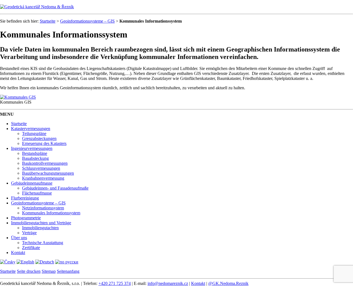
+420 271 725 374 (114, 283)
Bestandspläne (34, 153)
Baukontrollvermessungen (45, 163)
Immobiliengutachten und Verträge (41, 222)
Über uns (19, 237)
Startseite (47, 21)
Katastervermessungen (30, 128)
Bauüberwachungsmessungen (48, 173)
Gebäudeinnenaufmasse (31, 183)
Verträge (29, 232)
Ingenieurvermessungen (31, 148)
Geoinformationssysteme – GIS (87, 21)
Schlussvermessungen (41, 168)
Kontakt (18, 252)
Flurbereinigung (25, 198)
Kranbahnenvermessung (43, 178)
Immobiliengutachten (40, 227)
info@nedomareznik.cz (168, 283)
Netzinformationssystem (43, 208)
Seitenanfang (68, 271)
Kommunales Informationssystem (51, 213)
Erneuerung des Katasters (44, 143)
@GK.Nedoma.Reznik (228, 283)
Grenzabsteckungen (39, 138)
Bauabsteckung (35, 158)
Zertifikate (31, 247)
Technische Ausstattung (42, 242)
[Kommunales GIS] (18, 97)
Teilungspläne (34, 133)
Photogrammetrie (26, 217)
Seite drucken (29, 271)
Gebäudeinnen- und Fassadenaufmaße (55, 188)
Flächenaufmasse (37, 193)
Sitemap (49, 271)
